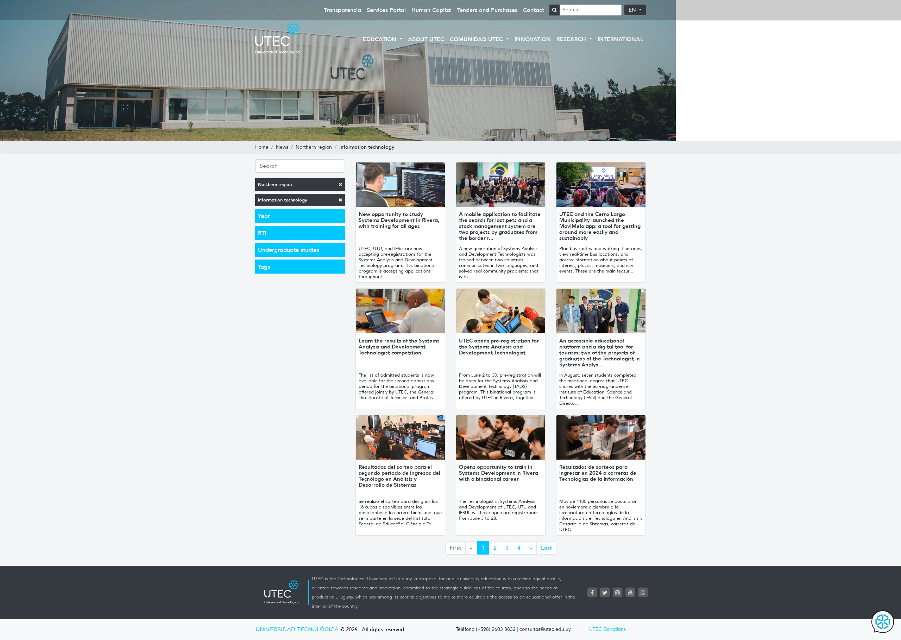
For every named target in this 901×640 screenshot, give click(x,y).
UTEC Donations (607, 629)
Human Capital (431, 9)
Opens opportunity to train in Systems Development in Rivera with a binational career (498, 472)
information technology (282, 200)
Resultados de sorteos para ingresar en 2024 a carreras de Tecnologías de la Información (597, 472)
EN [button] (633, 10)
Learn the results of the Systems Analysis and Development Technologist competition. (399, 346)
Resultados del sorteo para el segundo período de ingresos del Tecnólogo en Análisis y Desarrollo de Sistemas (399, 475)
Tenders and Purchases (487, 9)
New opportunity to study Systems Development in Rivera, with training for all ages (399, 220)
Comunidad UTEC (477, 39)
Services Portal (386, 9)
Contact (533, 9)
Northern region (275, 184)
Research (572, 39)
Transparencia (342, 9)
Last (546, 547)
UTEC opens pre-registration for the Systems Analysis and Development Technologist (499, 346)
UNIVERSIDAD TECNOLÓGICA (297, 629)
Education (380, 39)
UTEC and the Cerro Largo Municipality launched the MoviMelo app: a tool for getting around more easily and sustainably (600, 226)
